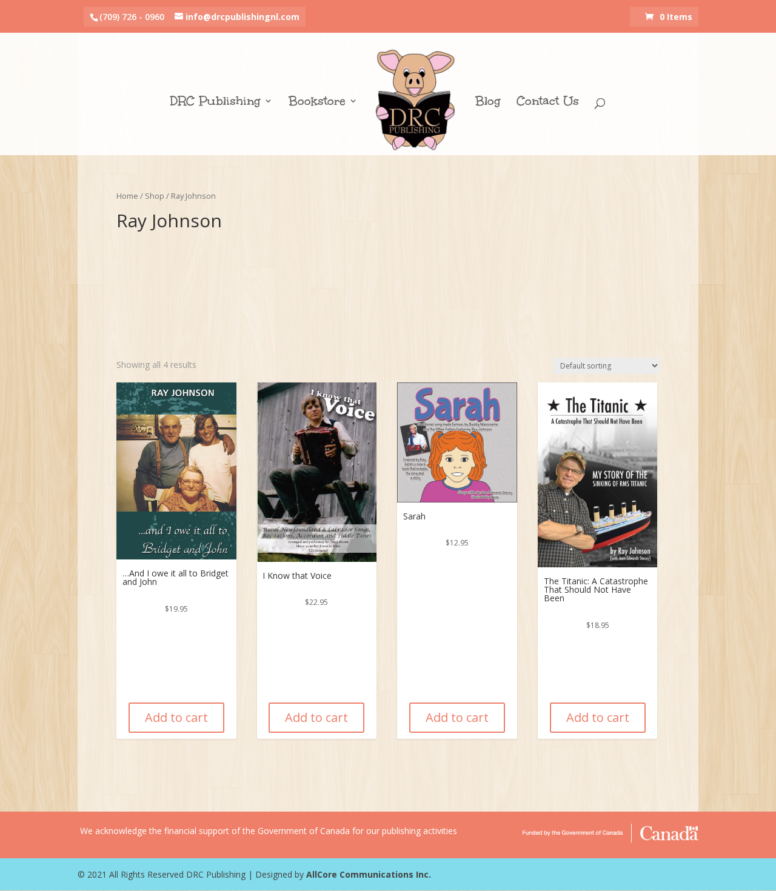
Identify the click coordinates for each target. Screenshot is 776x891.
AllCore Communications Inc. (368, 874)
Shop (154, 195)
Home (127, 195)
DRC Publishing (215, 102)
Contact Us (548, 102)
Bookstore (317, 102)
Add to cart (176, 717)
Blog (488, 102)
